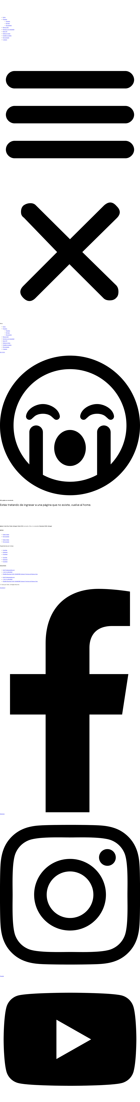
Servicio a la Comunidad (8, 29)
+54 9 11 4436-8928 (7, 572)
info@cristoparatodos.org (9, 570)
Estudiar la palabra (7, 35)
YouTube (5, 550)
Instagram (5, 552)
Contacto (5, 39)
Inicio (4, 17)
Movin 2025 (6, 27)
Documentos (9, 25)
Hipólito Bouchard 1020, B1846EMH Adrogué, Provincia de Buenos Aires (20, 574)
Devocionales (6, 37)
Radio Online (6, 534)
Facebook (5, 554)
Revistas (8, 23)
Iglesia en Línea (6, 33)
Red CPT (5, 31)
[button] (70, 183)
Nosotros (5, 19)
